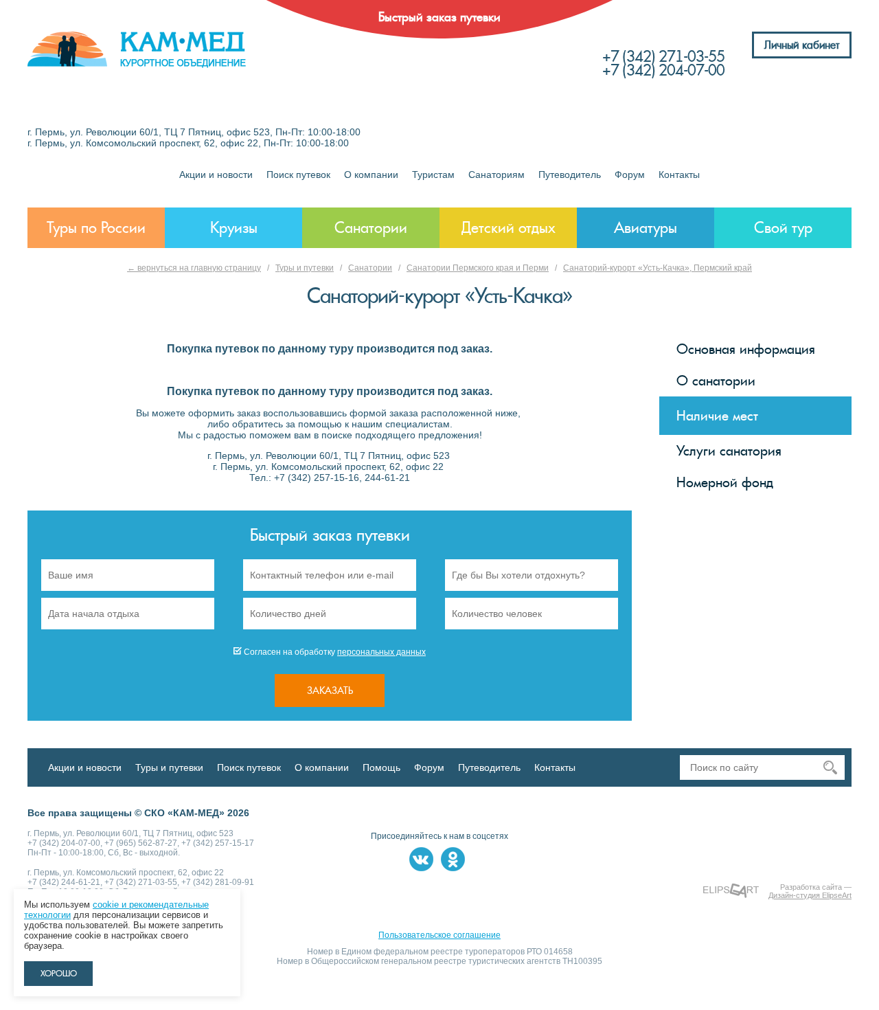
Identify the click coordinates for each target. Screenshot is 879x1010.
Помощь (381, 767)
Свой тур (783, 228)
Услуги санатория (728, 451)
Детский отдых (508, 228)
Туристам (433, 174)
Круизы (234, 228)
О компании (371, 174)
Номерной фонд (724, 482)
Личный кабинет (801, 45)
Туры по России (96, 228)
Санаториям (496, 174)
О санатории (715, 381)
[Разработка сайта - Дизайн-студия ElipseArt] (731, 891)
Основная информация (745, 349)
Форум (630, 174)
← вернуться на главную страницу (194, 268)
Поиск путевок (298, 174)
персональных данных (381, 652)
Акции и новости (216, 174)
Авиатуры (645, 228)
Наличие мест (717, 416)
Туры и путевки (304, 268)
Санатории (370, 228)
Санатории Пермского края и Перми (478, 268)
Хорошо (59, 973)
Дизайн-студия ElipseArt (810, 895)
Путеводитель (569, 174)
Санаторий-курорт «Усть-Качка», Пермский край (657, 268)
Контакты (679, 174)
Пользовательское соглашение (439, 935)
